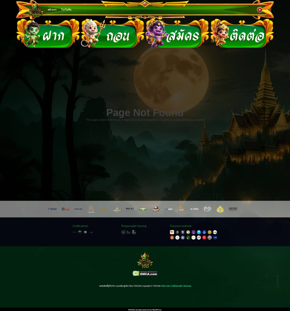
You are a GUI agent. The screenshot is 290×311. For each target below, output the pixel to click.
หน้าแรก (52, 9)
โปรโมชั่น (66, 9)
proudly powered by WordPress (148, 310)
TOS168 (131, 310)
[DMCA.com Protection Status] (145, 273)
